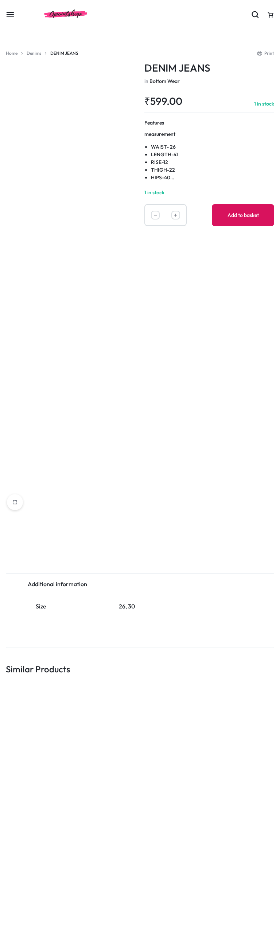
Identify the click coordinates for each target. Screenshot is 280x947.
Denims (34, 53)
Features (154, 122)
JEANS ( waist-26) (78, 754)
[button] (30, 790)
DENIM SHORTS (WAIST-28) (131, 757)
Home (12, 53)
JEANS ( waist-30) (23, 754)
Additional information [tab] (57, 584)
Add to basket (243, 215)
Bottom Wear (164, 81)
